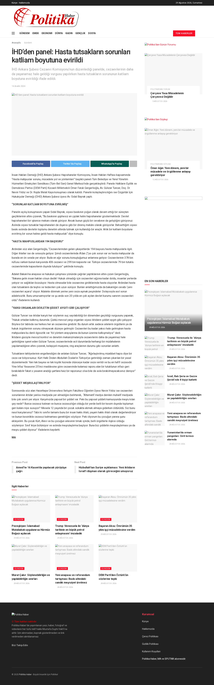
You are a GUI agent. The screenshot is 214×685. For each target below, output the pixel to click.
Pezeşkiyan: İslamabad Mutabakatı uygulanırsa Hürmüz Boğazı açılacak (31, 529)
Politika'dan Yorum (160, 89)
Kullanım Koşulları (151, 651)
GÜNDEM (24, 33)
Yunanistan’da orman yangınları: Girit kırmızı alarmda (180, 436)
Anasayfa (16, 43)
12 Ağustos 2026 (160, 180)
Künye (14, 3)
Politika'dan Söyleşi (160, 164)
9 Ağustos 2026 (159, 101)
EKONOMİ (47, 33)
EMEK (35, 33)
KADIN (69, 33)
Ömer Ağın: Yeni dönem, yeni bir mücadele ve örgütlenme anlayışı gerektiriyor (170, 171)
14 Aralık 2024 (18, 86)
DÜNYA (59, 33)
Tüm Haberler (184, 33)
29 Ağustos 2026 (21, 538)
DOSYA (92, 33)
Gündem (28, 43)
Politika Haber (25, 674)
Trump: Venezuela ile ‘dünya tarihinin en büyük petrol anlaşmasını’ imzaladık (72, 529)
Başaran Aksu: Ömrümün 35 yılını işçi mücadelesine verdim (183, 361)
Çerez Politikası (150, 636)
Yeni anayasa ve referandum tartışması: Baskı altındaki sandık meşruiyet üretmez (72, 578)
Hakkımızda (24, 3)
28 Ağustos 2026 (21, 583)
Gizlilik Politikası (150, 644)
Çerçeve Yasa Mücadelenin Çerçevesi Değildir (167, 95)
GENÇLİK (80, 33)
